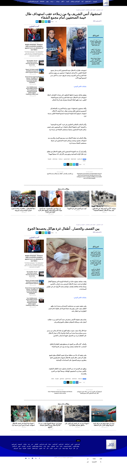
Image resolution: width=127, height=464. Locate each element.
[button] (19, 1)
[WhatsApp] (43, 21)
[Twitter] (46, 21)
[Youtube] (25, 458)
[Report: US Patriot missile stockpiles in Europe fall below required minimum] (41, 71)
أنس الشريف (79, 159)
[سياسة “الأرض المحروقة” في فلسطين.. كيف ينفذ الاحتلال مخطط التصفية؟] (103, 199)
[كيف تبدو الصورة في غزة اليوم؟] (76, 199)
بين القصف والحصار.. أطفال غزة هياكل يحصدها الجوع (60, 173)
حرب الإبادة (60, 159)
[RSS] (36, 458)
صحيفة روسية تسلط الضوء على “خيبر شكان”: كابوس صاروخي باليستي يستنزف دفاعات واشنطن (96, 61)
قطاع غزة (49, 159)
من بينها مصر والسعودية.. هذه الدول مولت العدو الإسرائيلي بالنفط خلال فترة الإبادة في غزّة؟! (50, 210)
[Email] (40, 21)
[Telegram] (37, 21)
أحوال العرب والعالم (90, 10)
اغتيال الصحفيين (67, 159)
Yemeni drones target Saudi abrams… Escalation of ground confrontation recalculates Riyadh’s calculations (32, 79)
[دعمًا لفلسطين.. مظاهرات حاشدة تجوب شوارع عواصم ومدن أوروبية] (23, 199)
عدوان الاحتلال (55, 159)
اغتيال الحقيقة (73, 159)
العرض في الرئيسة (80, 10)
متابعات (84, 160)
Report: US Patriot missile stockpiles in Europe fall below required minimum (32, 71)
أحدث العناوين (100, 10)
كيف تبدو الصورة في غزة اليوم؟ (76, 208)
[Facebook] (49, 21)
